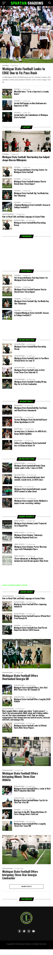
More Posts (26, 886)
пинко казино (8, 585)
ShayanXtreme (32, 946)
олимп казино (21, 585)
